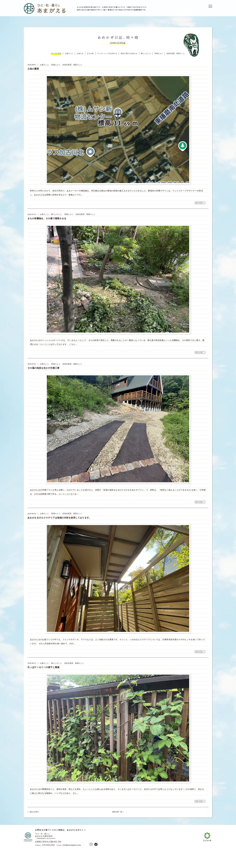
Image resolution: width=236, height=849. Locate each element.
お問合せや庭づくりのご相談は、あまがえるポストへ (60, 830)
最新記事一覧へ (118, 812)
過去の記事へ (34, 812)
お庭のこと (69, 53)
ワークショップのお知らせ (107, 53)
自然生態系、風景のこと (175, 53)
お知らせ (80, 53)
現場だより (159, 53)
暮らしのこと (146, 53)
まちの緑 (90, 53)
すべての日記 (56, 53)
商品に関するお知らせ (129, 53)
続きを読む (199, 203)
